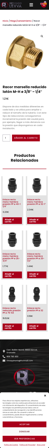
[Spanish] (45, 3)
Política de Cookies (11, 445)
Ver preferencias (24, 438)
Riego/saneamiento (21, 20)
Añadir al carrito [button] (9, 220)
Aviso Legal (41, 445)
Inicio (5, 20)
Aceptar (24, 424)
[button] (45, 395)
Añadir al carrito (26, 137)
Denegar (24, 431)
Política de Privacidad (27, 445)
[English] (42, 3)
